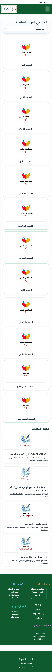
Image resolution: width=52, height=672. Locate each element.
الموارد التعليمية (37, 591)
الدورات (37, 594)
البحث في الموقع (14, 588)
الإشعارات (15, 613)
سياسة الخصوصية (39, 636)
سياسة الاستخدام (39, 633)
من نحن (39, 630)
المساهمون (15, 611)
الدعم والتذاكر (15, 616)
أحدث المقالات (14, 594)
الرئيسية (38, 604)
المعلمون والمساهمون (37, 597)
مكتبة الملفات (14, 597)
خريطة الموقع (38, 639)
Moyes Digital (26, 663)
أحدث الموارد (14, 591)
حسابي (38, 608)
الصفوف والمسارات (38, 588)
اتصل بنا (38, 617)
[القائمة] (47, 9)
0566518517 (25, 667)
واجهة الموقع (38, 613)
